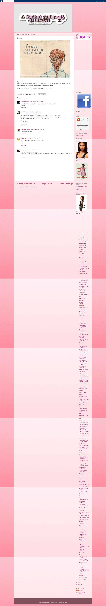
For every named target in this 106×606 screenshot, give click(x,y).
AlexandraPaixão (25, 129)
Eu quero (81, 479)
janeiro (81, 579)
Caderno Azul (82, 392)
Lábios (81, 529)
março (81, 575)
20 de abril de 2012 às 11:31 (33, 138)
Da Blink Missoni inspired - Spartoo (83, 509)
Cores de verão (83, 388)
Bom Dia (81, 413)
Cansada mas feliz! (84, 431)
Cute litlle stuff (83, 282)
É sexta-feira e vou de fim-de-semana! (84, 291)
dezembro (82, 239)
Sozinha (81, 394)
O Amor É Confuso (84, 515)
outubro (81, 243)
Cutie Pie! (81, 523)
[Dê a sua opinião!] (40, 94)
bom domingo (83, 426)
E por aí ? (81, 552)
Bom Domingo (83, 277)
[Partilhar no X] (42, 94)
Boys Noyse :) (82, 315)
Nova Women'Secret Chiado (83, 556)
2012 (79, 237)
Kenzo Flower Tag (84, 484)
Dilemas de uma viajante (83, 526)
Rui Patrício (82, 521)
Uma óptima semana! (82, 358)
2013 (79, 235)
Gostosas (81, 493)
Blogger (65, 602)
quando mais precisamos (82, 468)
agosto (81, 247)
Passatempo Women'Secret (83, 474)
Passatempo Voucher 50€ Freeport (83, 346)
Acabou (81, 495)
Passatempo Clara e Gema (84, 269)
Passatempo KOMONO (82, 540)
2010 (79, 584)
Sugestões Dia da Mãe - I (83, 340)
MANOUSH (82, 477)
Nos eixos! (82, 343)
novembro (82, 241)
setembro (82, 245)
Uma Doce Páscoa (83, 519)
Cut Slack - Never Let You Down (83, 333)
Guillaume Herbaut (82, 502)
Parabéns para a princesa (83, 563)
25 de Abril (82, 321)
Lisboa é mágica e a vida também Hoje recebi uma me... (84, 382)
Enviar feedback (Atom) (30, 187)
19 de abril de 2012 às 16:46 (37, 101)
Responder (24, 107)
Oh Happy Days (83, 450)
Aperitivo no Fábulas (82, 312)
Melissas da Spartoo (82, 337)
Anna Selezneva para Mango (83, 265)
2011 (79, 582)
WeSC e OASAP (83, 323)
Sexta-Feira (82, 300)
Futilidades (82, 404)
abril (80, 255)
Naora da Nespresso (82, 550)
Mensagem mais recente (26, 184)
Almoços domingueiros (83, 498)
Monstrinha (82, 271)
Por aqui (81, 317)
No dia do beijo (83, 438)
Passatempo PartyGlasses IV (84, 421)
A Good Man (82, 284)
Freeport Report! (83, 424)
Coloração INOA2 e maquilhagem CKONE (84, 435)
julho (80, 249)
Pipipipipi (81, 305)
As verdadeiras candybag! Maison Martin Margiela (83, 456)
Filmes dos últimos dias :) (83, 505)
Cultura (81, 390)
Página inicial (47, 184)
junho (81, 251)
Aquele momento (84, 294)
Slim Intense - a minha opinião (83, 279)
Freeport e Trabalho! (82, 429)
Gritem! (81, 418)
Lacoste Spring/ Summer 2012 (83, 560)
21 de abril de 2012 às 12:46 (40, 150)
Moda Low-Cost (83, 307)
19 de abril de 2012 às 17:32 (37, 129)
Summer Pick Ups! (84, 517)
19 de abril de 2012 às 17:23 (34, 112)
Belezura (81, 537)
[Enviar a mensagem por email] (39, 94)
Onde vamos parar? (82, 367)
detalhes (81, 452)
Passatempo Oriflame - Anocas (82, 326)
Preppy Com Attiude (82, 330)
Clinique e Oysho (83, 396)
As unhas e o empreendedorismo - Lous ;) (84, 351)
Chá (80, 296)
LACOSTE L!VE (83, 491)
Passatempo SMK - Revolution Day (84, 448)
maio (80, 253)
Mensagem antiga (66, 184)
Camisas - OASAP (84, 263)
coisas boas (82, 443)
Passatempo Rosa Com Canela (83, 441)
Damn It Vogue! (25, 101)
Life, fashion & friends (27, 150)
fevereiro (82, 577)
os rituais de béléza (82, 303)
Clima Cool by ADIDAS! (83, 471)
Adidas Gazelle (83, 402)
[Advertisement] (82, 66)
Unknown (23, 138)
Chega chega (82, 309)
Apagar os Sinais (83, 386)
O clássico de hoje (83, 486)
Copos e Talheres (83, 445)
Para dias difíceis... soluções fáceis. (84, 399)
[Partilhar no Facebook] (43, 94)
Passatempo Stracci (82, 531)
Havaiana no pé (83, 319)
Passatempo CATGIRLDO (83, 407)
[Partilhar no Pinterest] (45, 94)
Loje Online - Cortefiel (82, 482)
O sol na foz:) (82, 261)
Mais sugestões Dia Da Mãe (84, 287)
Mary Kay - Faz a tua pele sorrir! (83, 464)
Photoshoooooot (83, 375)
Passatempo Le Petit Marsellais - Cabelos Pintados (84, 571)
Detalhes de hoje (83, 369)
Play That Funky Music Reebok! (83, 258)
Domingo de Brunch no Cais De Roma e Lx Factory (83, 362)
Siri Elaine (23, 112)
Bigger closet (82, 298)
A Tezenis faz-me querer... (83, 416)
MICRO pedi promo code (83, 372)
